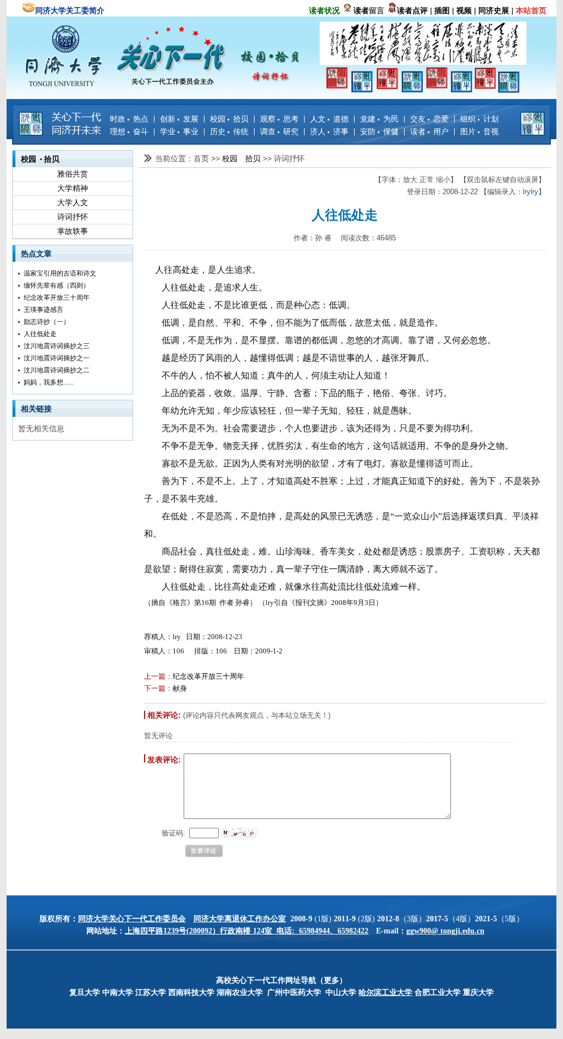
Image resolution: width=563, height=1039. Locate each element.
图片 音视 (479, 131)
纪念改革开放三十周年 (57, 297)
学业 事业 (179, 131)
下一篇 (154, 688)
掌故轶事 (72, 231)
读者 (361, 10)
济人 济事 (329, 131)
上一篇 (154, 676)
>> (216, 158)
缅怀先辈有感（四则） (57, 285)
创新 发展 (179, 118)
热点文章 (36, 253)
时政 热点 (129, 118)
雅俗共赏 (72, 173)
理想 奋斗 (129, 131)
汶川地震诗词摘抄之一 (57, 358)
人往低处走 (40, 334)
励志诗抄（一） (47, 322)
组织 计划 (479, 118)
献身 (180, 688)
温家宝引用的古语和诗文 (60, 273)
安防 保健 (379, 131)
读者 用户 (429, 131)
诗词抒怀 (72, 216)
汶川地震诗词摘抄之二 (57, 370)
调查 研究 (279, 131)
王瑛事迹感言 (43, 310)
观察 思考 (279, 118)
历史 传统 (229, 131)
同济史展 (493, 10)
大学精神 (72, 188)
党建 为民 (379, 118)
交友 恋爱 (429, 118)
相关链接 (36, 408)
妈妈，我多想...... (48, 382)
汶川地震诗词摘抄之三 (57, 346)
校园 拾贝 (229, 118)
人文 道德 (329, 118)
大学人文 (72, 202)
